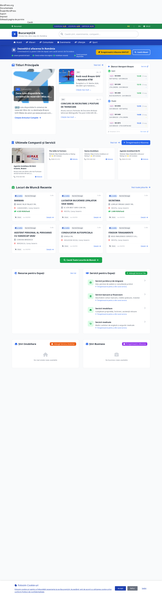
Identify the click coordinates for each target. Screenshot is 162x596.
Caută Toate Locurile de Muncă (81, 260)
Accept (120, 588)
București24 (26, 33)
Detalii (49, 217)
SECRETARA (114, 200)
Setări (144, 588)
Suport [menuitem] (3, 13)
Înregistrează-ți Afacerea (137, 142)
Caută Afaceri (142, 52)
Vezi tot (97, 65)
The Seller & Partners (57, 151)
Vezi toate (143, 131)
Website (39, 177)
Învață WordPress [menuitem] (8, 11)
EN (139, 26)
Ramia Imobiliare (91, 151)
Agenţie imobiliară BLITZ (130, 151)
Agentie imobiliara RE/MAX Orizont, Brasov (25, 167)
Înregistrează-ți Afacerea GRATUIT (115, 52)
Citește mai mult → (83, 90)
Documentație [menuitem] (6, 8)
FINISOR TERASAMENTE (121, 232)
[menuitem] (81, 22)
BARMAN (19, 200)
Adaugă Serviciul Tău (137, 273)
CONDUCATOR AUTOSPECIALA (77, 232)
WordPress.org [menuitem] (7, 5)
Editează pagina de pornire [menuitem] (12, 19)
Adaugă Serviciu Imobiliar (64, 344)
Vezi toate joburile (139, 187)
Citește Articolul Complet (26, 117)
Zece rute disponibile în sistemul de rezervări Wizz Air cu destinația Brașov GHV (33, 96)
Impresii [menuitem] (3, 16)
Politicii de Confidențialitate (33, 592)
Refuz (132, 588)
